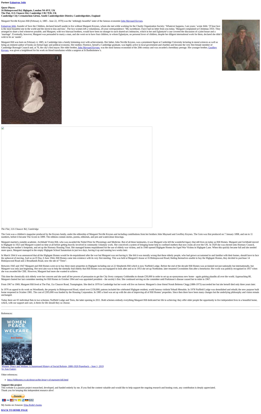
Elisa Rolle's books (33, 405)
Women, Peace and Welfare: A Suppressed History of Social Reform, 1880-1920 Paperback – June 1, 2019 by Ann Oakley (53, 367)
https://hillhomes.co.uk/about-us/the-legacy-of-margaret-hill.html (37, 379)
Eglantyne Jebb (18, 2)
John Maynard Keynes (132, 21)
